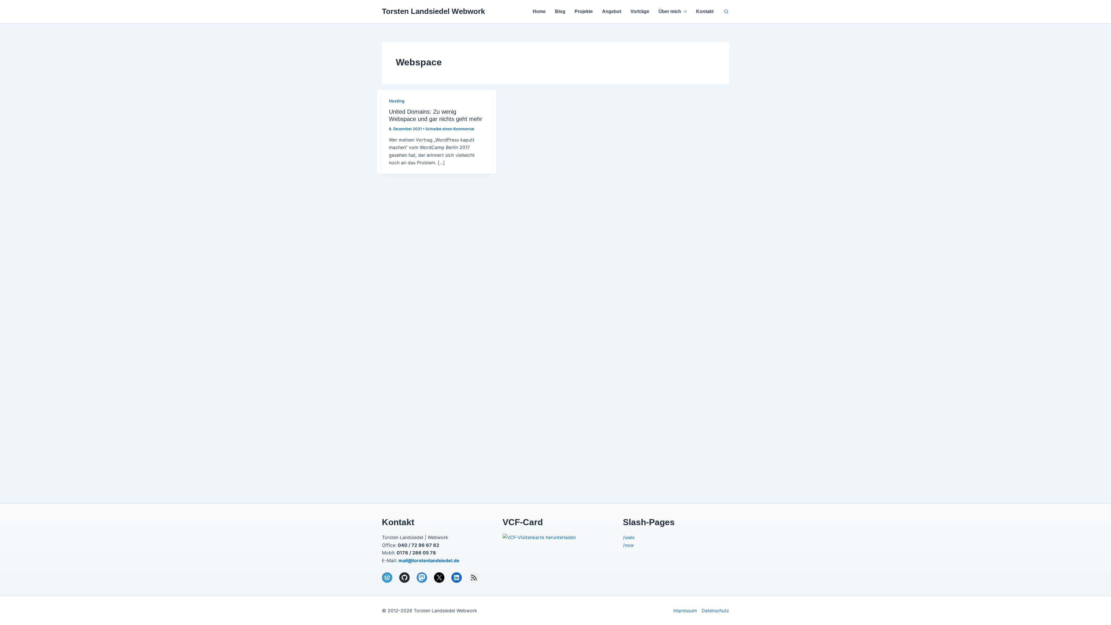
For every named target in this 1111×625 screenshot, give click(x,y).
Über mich (669, 11)
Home (539, 11)
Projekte (584, 11)
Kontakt (704, 11)
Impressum (685, 610)
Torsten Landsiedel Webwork (433, 11)
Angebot (611, 11)
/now (628, 545)
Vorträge (639, 11)
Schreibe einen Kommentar (449, 128)
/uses (628, 537)
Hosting (396, 100)
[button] (684, 11)
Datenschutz (715, 610)
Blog (560, 11)
